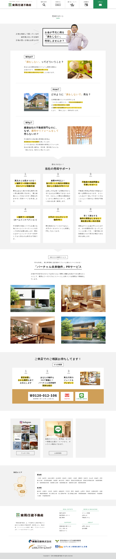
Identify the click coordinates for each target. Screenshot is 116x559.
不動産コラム (86, 517)
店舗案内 (86, 2)
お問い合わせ (86, 526)
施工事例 (62, 517)
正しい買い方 (63, 528)
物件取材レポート (64, 515)
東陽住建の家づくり (65, 526)
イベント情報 (86, 513)
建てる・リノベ (72, 2)
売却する (58, 2)
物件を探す (44, 2)
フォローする (25, 453)
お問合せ (100, 2)
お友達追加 (58, 453)
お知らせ (84, 515)
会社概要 (84, 528)
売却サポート (63, 530)
